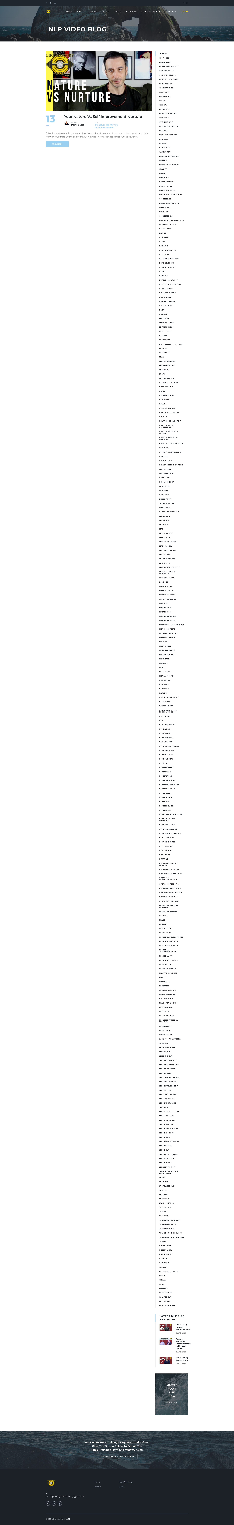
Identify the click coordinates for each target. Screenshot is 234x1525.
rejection (164, 1011)
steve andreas (166, 1186)
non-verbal (165, 855)
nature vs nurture (169, 697)
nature (101, 125)
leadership (165, 516)
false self (164, 353)
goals (162, 391)
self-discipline (167, 1133)
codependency (166, 182)
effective (164, 318)
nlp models (165, 810)
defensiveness (166, 263)
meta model (165, 646)
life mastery (165, 546)
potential (164, 982)
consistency (165, 216)
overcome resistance (170, 888)
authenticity (166, 122)
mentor (163, 642)
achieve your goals (169, 79)
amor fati (164, 92)
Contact (171, 12)
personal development (171, 937)
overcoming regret (169, 901)
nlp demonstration (169, 746)
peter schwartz (167, 969)
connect (163, 212)
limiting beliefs (167, 559)
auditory (164, 118)
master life (165, 608)
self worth (165, 1107)
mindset (163, 663)
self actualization (169, 1065)
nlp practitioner (168, 829)
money (162, 667)
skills (162, 1177)
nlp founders (166, 759)
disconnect (165, 297)
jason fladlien (167, 503)
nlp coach (164, 733)
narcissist (164, 684)
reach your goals (168, 1003)
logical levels (166, 578)
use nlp (163, 1259)
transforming (166, 1229)
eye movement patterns (171, 344)
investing (164, 495)
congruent (165, 207)
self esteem (165, 1090)
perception (165, 928)
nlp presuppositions (170, 833)
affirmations (166, 88)
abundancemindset (169, 66)
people (162, 924)
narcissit (164, 689)
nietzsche (164, 716)
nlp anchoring (166, 725)
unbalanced (165, 1246)
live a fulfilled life (169, 567)
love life (163, 582)
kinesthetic (165, 508)
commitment (165, 186)
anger (162, 101)
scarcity (163, 1043)
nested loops (166, 706)
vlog (161, 1284)
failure (163, 348)
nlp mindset (165, 793)
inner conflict (167, 482)
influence (164, 478)
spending (164, 1182)
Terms (97, 1482)
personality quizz (168, 960)
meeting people (167, 637)
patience (163, 916)
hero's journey (167, 408)
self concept (166, 1073)
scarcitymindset (167, 1047)
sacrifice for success (170, 1039)
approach (164, 109)
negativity (164, 702)
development (166, 289)
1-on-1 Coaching (151, 12)
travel (162, 1241)
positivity (164, 977)
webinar (163, 1288)
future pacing (166, 378)
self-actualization (169, 1111)
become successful (169, 126)
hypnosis (163, 448)
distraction (165, 306)
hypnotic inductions (170, 452)
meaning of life (167, 629)
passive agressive (168, 911)
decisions (164, 254)
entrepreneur (166, 327)
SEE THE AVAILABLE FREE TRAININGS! (117, 1456)
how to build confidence (166, 426)
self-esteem (165, 1146)
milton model (166, 655)
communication (167, 190)
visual (162, 1280)
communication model (170, 195)
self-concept (166, 1124)
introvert (164, 490)
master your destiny (169, 616)
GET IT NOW (171, 1403)
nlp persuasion (167, 825)
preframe (164, 986)
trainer (163, 1212)
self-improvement (104, 127)
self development (168, 1086)
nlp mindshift (166, 797)
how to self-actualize (171, 443)
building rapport (168, 135)
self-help (164, 1150)
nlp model (164, 802)
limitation (164, 555)
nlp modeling (166, 806)
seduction (164, 1052)
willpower (165, 1301)
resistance (164, 1030)
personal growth (168, 941)
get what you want (169, 382)
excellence (165, 331)
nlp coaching (166, 738)
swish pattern (166, 1203)
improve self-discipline (171, 465)
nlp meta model (167, 780)
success (163, 1194)
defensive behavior (169, 259)
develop (163, 276)
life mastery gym (168, 550)
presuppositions (167, 990)
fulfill (163, 374)
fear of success (167, 365)
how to (163, 417)
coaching (164, 178)
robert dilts (165, 1035)
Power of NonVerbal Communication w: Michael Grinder (183, 1344)
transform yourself (170, 1220)
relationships (166, 1016)
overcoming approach (170, 892)
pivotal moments (168, 973)
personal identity (168, 946)
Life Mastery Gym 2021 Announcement (183, 1327)
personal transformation (167, 951)
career (162, 143)
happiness (164, 400)
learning (163, 525)
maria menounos (167, 599)
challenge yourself (169, 156)
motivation (165, 672)
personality (165, 956)
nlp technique (166, 838)
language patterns (169, 512)
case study (164, 152)
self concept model (169, 1077)
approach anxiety (168, 113)
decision (163, 246)
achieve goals (166, 71)
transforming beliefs (170, 1233)
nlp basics (164, 729)
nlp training (165, 850)
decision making (167, 250)
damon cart (165, 229)
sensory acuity (167, 1167)
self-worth (165, 1163)
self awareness (167, 1069)
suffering (164, 1199)
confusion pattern (169, 203)
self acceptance (167, 1060)
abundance (165, 62)
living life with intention (167, 572)
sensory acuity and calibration (169, 1172)
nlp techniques (167, 842)
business (163, 139)
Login (186, 3)
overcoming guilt (168, 897)
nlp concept (165, 742)
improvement (166, 469)
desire (162, 271)
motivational (166, 676)
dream (162, 310)
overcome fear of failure (168, 864)
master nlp (165, 612)
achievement (165, 84)
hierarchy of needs (169, 412)
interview (164, 486)
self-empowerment (169, 1141)
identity (163, 456)
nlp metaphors (167, 789)
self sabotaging (167, 1103)
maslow (163, 603)
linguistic (164, 563)
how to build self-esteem (169, 432)
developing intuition (170, 284)
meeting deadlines (168, 633)
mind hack (164, 659)
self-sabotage (166, 1158)
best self (164, 131)
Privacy (97, 1486)
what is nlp (165, 1297)
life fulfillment (167, 542)
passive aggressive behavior (168, 906)
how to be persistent (170, 421)
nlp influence (166, 767)
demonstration (167, 267)
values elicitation (168, 1271)
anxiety (163, 105)
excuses (163, 336)
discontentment (167, 301)
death (162, 242)
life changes (165, 533)
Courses (131, 12)
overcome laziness (169, 869)
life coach (164, 537)
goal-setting (166, 387)
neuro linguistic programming (168, 711)
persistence (165, 933)
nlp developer (166, 750)
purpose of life (167, 994)
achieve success (167, 75)
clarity (163, 169)
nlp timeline (165, 846)
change (163, 160)
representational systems (168, 1021)
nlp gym (163, 763)
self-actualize (167, 1116)
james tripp (165, 499)
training (163, 1216)
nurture (114, 125)
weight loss (165, 1293)
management (165, 586)
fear (161, 357)
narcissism (164, 680)
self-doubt (165, 1137)
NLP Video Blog (78, 29)
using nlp (164, 1263)
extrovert (164, 340)
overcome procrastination (168, 879)
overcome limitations (170, 874)
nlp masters (165, 776)
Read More (57, 144)
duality (163, 314)
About (81, 12)
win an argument (168, 1305)
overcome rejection (169, 884)
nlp (107, 125)
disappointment (167, 293)
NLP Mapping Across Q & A (182, 1359)
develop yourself (168, 280)
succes (162, 1190)
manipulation (166, 591)
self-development (168, 1129)
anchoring (164, 96)
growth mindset (167, 395)
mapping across (167, 595)
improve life (165, 461)
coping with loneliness (171, 220)
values (162, 1267)
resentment (165, 1026)
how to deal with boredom (168, 438)
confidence (165, 199)
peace (162, 920)
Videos (94, 12)
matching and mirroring (172, 625)
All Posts (164, 58)
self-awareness (167, 1120)
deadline (163, 237)
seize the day (165, 1056)
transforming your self (171, 1237)
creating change (167, 224)
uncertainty (165, 1250)
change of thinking (169, 165)
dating (162, 233)
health (162, 404)
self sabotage (166, 1099)
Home (69, 12)
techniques (165, 1207)
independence (166, 473)
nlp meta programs (169, 784)
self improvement (168, 1094)
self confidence (167, 1082)
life (96, 125)
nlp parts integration (170, 814)
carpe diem (164, 148)
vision (162, 1276)
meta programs (167, 650)
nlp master (165, 772)
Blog (106, 12)
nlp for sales (166, 755)
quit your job (166, 999)
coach (162, 173)
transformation (167, 1224)
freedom (163, 370)
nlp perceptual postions (167, 819)
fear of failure (167, 361)
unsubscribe (165, 1254)
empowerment (166, 323)
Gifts (118, 12)
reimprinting (166, 1007)
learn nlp (164, 520)
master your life (168, 620)
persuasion (165, 964)
